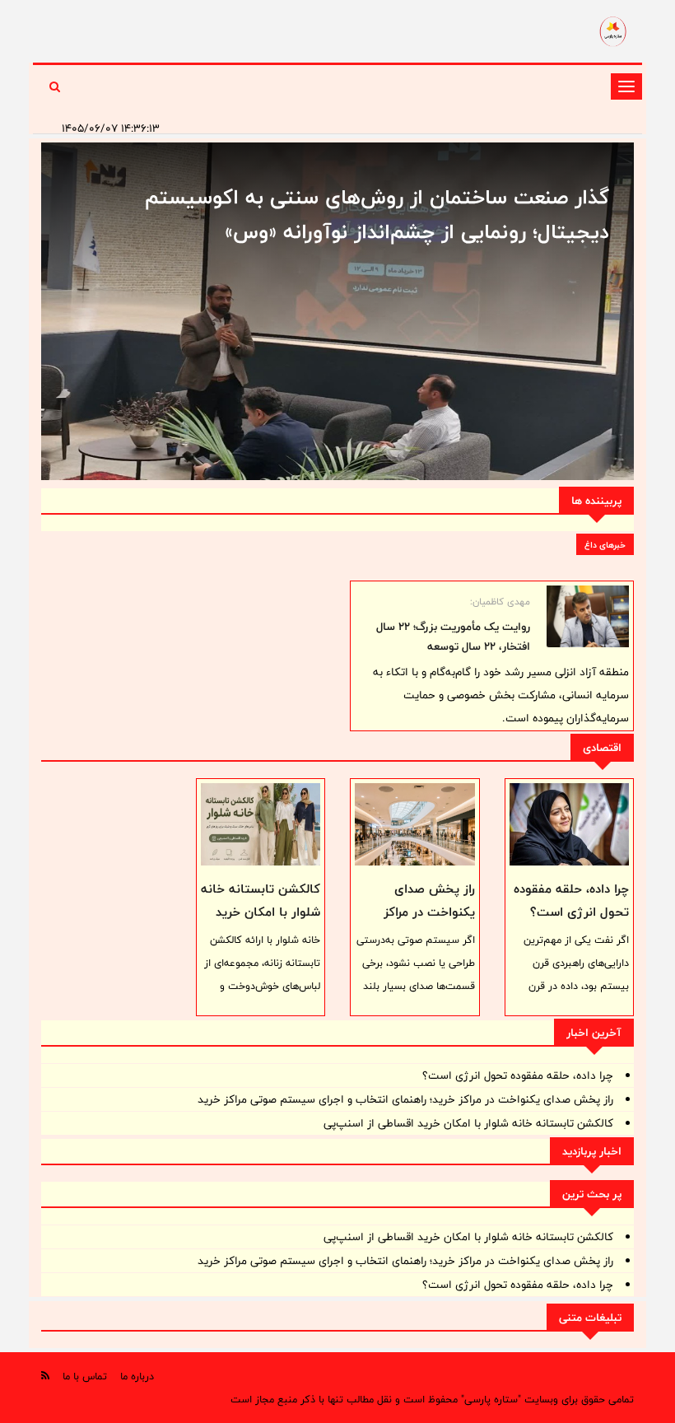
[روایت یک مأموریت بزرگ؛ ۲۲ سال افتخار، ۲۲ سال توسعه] (588, 616)
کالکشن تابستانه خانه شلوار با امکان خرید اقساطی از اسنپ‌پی (260, 912)
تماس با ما (85, 1376)
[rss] (45, 1375)
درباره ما (137, 1376)
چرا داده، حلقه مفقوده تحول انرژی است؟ (571, 900)
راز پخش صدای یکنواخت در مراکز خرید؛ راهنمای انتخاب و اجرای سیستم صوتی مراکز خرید (405, 1099)
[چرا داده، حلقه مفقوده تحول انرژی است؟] (570, 824)
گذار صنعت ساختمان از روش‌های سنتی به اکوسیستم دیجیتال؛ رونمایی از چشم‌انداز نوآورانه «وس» (377, 214)
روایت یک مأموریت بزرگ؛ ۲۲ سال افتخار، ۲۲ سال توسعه (453, 636)
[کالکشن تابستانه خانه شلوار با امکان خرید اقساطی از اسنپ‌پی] (261, 824)
